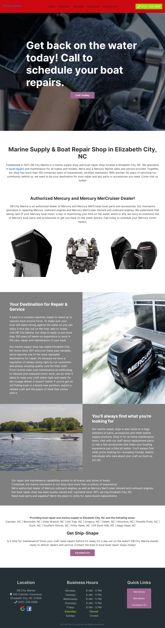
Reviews (78, 6)
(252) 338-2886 (150, 6)
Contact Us (110, 6)
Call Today (82, 95)
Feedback (93, 6)
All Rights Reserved (94, 624)
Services (64, 6)
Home (51, 6)
